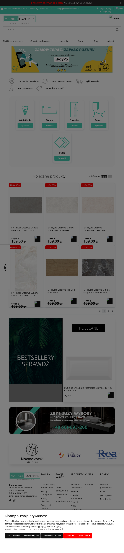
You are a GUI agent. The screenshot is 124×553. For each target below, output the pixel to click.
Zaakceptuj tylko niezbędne (23, 536)
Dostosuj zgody (52, 536)
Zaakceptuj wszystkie (77, 536)
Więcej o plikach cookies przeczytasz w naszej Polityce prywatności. (35, 529)
